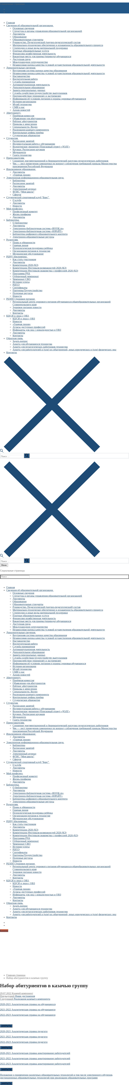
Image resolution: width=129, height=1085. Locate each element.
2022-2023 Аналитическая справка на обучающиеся (27, 1015)
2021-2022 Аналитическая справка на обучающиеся (27, 1009)
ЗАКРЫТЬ (6, 1026)
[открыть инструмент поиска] (50, 451)
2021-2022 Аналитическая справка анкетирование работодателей (35, 1058)
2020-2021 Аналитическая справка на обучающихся (28, 1004)
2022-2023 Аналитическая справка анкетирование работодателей (35, 1063)
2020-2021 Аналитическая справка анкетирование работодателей (35, 1053)
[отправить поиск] (27, 455)
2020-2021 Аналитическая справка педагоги (24, 1031)
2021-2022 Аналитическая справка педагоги (24, 1036)
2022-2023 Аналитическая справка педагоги (24, 1042)
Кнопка (4, 930)
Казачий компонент (22, 993)
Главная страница (15, 975)
